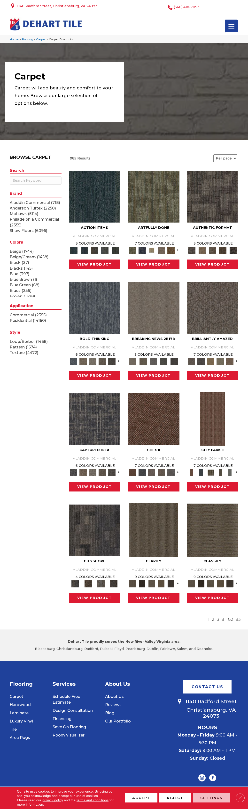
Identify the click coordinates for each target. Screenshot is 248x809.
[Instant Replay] (153, 361)
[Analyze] (142, 583)
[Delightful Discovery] (153, 196)
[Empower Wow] (220, 361)
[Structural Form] (233, 250)
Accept (141, 798)
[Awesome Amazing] (161, 250)
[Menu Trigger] (231, 26)
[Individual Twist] (212, 250)
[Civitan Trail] (88, 583)
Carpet (41, 39)
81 (224, 619)
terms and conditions (92, 800)
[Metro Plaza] (161, 472)
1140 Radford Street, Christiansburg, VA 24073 (57, 6)
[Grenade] (83, 361)
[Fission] (102, 361)
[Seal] (112, 361)
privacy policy (52, 800)
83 (238, 619)
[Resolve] (153, 530)
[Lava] (93, 361)
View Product (94, 264)
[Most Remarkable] (142, 250)
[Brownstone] (94, 250)
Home (14, 39)
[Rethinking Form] (222, 250)
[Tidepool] (95, 196)
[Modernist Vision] (151, 250)
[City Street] (115, 250)
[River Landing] (142, 472)
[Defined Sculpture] (202, 250)
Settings (211, 798)
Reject (175, 798)
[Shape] (95, 308)
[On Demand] (163, 361)
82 (230, 619)
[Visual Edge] (213, 196)
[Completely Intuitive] (211, 361)
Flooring (27, 39)
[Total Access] (174, 361)
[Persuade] (161, 583)
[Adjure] (171, 583)
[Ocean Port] (84, 250)
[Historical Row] (114, 583)
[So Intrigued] (213, 308)
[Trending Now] (153, 308)
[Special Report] (143, 361)
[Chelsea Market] (153, 419)
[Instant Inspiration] (230, 361)
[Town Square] (171, 472)
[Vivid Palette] (171, 250)
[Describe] (151, 583)
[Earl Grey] (105, 250)
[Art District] (151, 472)
